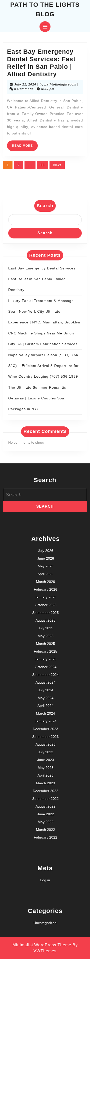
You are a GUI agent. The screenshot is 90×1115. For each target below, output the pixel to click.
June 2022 (45, 814)
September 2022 (45, 799)
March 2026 (45, 582)
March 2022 (45, 830)
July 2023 (45, 752)
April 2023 (46, 775)
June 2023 (45, 760)
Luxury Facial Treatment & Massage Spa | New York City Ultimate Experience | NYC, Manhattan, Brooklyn (44, 311)
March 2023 (45, 783)
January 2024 (45, 721)
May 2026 (46, 566)
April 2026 (46, 574)
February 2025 (45, 651)
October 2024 (45, 667)
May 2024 (46, 698)
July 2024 (45, 690)
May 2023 (46, 768)
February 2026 (45, 589)
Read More (25, 147)
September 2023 (45, 737)
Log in (45, 880)
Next (57, 165)
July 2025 (45, 628)
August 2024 (46, 682)
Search (45, 205)
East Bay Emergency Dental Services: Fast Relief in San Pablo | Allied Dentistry (42, 279)
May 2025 (46, 636)
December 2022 (45, 791)
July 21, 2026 (25, 84)
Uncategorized (45, 923)
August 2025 (46, 620)
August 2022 (46, 806)
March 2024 (45, 713)
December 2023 (45, 729)
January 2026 (45, 597)
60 (42, 165)
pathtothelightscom (60, 84)
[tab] (45, 26)
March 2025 (45, 644)
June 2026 (45, 558)
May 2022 (46, 822)
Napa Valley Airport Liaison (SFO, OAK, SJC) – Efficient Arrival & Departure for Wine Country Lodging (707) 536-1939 (44, 365)
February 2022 (45, 837)
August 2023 (46, 744)
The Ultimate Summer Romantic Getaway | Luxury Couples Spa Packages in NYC (37, 398)
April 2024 (46, 706)
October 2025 (45, 605)
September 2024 (45, 675)
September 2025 (45, 613)
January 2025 (45, 659)
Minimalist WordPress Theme (41, 945)
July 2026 (45, 551)
